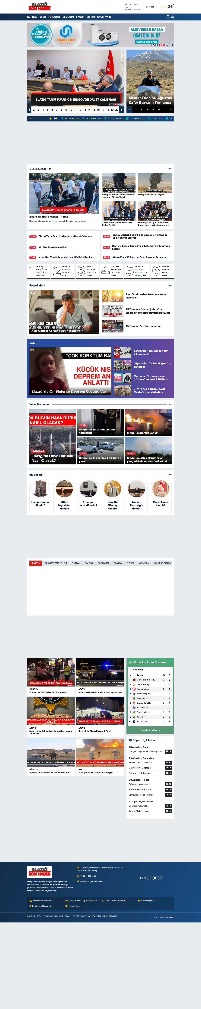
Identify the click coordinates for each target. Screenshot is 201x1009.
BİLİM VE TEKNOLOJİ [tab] (56, 563)
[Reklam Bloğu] (100, 35)
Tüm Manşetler (147, 901)
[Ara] (168, 17)
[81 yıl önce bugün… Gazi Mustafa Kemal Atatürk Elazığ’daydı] (123, 390)
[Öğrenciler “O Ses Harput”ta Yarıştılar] (123, 365)
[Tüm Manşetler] (170, 169)
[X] (145, 878)
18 (107, 110)
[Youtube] (155, 878)
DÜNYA (91, 916)
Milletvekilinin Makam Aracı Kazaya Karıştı (100, 692)
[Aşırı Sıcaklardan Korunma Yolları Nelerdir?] (112, 296)
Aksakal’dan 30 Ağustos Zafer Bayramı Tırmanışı (139, 257)
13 (84, 110)
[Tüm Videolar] (170, 343)
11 (75, 110)
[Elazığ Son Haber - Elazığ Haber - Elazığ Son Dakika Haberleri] (39, 7)
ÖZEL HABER (102, 916)
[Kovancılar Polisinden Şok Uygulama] (51, 672)
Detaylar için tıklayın (150, 730)
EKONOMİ (68, 17)
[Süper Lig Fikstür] (170, 740)
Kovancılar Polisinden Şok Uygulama (47, 692)
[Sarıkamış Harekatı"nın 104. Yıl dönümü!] (123, 352)
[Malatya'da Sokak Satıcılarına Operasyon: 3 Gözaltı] (51, 711)
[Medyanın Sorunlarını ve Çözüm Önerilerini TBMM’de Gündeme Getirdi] (123, 378)
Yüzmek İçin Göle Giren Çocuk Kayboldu (92, 273)
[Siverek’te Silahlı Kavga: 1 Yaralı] (100, 711)
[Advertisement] (100, 143)
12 (80, 110)
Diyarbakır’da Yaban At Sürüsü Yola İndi (49, 773)
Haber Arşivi (74, 906)
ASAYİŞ (89, 266)
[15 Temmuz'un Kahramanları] (112, 326)
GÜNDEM (32, 17)
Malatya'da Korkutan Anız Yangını (95, 773)
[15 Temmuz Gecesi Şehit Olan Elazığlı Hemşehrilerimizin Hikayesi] (112, 311)
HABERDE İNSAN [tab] (163, 563)
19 (112, 110)
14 (89, 110)
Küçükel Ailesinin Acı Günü (53, 247)
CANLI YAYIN (104, 17)
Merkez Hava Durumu (42, 901)
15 (93, 110)
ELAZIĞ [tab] (118, 563)
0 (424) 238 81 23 (88, 876)
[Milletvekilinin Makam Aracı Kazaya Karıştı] (100, 672)
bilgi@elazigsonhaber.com (92, 881)
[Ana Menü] (172, 17)
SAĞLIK (80, 17)
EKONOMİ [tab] (103, 563)
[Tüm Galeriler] (170, 285)
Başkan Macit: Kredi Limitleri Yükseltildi (167, 273)
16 (98, 110)
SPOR (43, 17)
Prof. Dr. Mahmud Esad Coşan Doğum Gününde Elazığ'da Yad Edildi (67, 273)
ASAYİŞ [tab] (36, 563)
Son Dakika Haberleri (41, 906)
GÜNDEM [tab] (144, 563)
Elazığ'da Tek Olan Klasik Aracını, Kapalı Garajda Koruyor (116, 273)
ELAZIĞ (84, 916)
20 (117, 110)
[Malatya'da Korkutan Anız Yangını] (100, 753)
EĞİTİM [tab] (89, 563)
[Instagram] (150, 878)
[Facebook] (140, 878)
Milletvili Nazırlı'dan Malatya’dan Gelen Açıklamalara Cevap (141, 273)
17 (103, 110)
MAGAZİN (113, 916)
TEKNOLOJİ (54, 17)
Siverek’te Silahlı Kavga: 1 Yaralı (94, 731)
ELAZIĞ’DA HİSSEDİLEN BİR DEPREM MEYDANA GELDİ (42, 273)
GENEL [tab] (130, 563)
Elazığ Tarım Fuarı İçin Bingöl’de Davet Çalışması (65, 236)
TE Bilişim (170, 917)
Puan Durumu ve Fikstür (115, 901)
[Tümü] (170, 404)
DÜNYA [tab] (76, 563)
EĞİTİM (91, 17)
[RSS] (160, 878)
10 (70, 110)
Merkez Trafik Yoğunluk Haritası (83, 901)
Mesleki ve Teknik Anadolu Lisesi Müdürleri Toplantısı (67, 257)
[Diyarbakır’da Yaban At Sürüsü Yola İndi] (51, 753)
